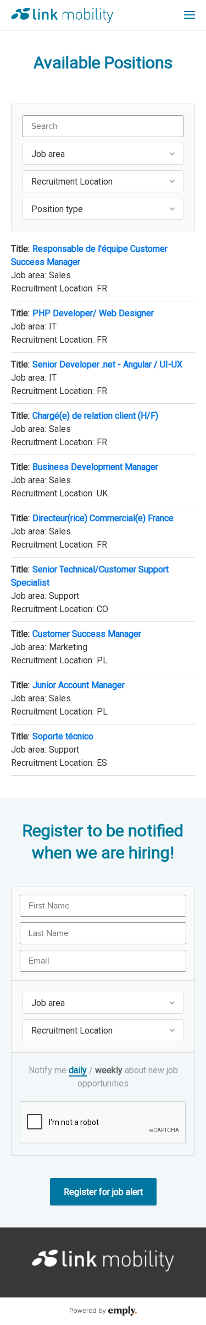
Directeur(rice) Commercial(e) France (103, 518)
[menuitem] (189, 14)
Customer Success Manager (86, 634)
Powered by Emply (103, 1311)
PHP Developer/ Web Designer (93, 313)
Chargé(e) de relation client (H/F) (95, 415)
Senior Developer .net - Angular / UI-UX (107, 364)
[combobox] (103, 154)
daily (78, 1070)
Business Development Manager (95, 467)
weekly (109, 1070)
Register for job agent (103, 1191)
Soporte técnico (62, 736)
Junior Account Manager (78, 685)
